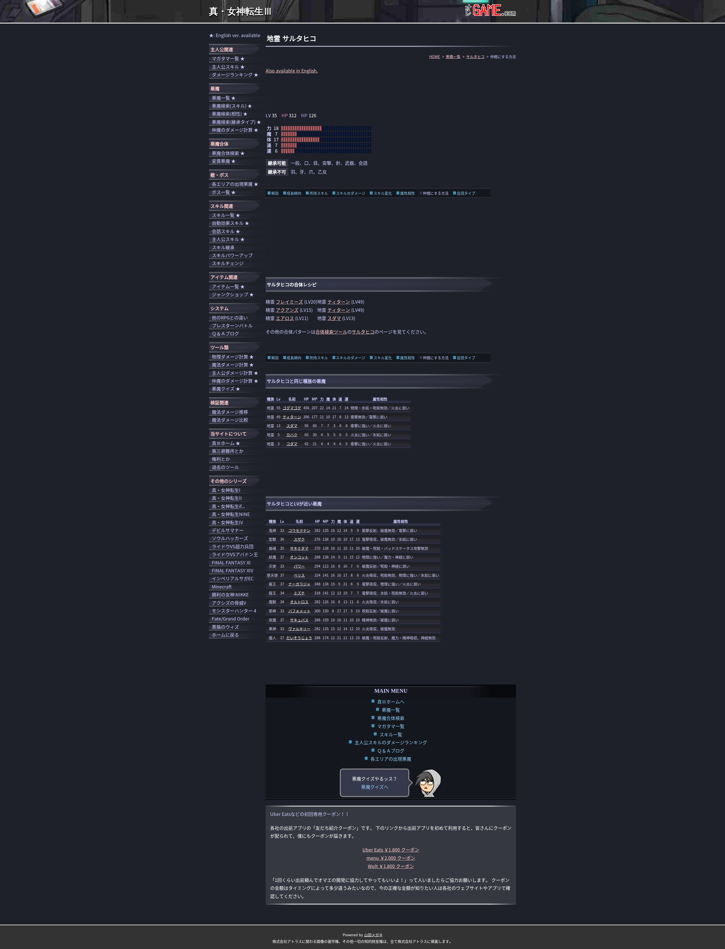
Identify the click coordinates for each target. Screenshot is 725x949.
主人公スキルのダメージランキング (391, 742)
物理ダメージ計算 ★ (233, 356)
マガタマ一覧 (390, 726)
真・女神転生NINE (231, 514)
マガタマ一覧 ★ (228, 58)
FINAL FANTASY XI (231, 562)
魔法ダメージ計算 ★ (233, 364)
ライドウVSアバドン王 (235, 554)
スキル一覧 (390, 734)
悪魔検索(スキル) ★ (232, 105)
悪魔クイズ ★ (226, 388)
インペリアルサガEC (232, 578)
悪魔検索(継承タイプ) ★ (236, 121)
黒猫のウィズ (225, 626)
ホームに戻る (225, 634)
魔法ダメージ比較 (230, 419)
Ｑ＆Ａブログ (390, 750)
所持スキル (319, 193)
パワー (299, 566)
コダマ (291, 443)
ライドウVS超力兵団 (232, 546)
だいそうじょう (299, 637)
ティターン (338, 301)
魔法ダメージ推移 (230, 411)
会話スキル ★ (226, 231)
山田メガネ (373, 934)
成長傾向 (294, 193)
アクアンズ (287, 309)
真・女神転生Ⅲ (240, 11)
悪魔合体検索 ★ (228, 153)
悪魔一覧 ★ (224, 97)
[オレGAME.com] (490, 11)
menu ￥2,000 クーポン (390, 857)
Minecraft (222, 586)
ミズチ (299, 593)
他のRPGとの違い (230, 317)
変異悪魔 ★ (224, 160)
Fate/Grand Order (230, 618)
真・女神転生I (226, 490)
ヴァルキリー (299, 628)
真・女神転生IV (227, 522)
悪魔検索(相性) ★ (230, 113)
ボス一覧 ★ (224, 192)
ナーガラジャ (299, 584)
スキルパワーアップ (232, 255)
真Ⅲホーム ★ (226, 443)
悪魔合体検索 (390, 718)
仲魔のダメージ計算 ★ (235, 129)
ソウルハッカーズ (230, 538)
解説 (275, 193)
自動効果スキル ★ (230, 222)
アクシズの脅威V (229, 602)
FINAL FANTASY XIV (232, 570)
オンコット (299, 557)
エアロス (285, 318)
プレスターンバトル (232, 325)
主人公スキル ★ (228, 66)
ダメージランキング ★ (235, 74)
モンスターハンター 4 (234, 610)
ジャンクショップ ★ (233, 294)
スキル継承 (223, 247)
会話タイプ (466, 193)
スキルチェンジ (228, 263)
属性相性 (407, 193)
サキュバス (299, 619)
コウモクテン (299, 530)
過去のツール (225, 467)
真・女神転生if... (228, 506)
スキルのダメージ (350, 193)
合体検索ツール (331, 331)
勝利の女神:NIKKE (230, 594)
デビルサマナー (228, 530)
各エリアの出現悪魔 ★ (235, 183)
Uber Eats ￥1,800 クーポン (390, 849)
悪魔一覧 (453, 56)
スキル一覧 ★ (226, 215)
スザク (299, 539)
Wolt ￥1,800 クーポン (391, 866)
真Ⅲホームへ (390, 701)
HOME (434, 56)
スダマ (334, 318)
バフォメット (299, 610)
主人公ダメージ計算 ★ (235, 372)
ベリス (299, 575)
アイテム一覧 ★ (228, 286)
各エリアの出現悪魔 (390, 758)
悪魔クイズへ (374, 786)
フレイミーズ (289, 301)
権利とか (221, 458)
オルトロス (299, 601)
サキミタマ (299, 548)
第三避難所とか (228, 450)
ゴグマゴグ (292, 407)
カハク (291, 434)
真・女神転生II (227, 497)
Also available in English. (292, 70)
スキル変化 (383, 193)
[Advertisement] (391, 93)
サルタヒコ (475, 56)
